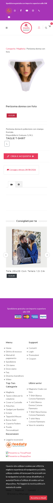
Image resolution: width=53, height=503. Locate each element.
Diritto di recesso (14, 351)
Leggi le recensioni (14, 439)
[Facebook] (21, 10)
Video (8, 379)
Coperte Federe (13, 423)
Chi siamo (10, 365)
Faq (7, 372)
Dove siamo (11, 369)
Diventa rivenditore (15, 376)
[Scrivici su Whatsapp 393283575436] (15, 10)
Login (31, 351)
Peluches (10, 406)
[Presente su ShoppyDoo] (18, 456)
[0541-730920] (39, 10)
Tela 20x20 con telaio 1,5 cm (25, 271)
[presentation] (11, 184)
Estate (9, 413)
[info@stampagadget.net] (9, 17)
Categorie (10, 48)
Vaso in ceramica (36, 425)
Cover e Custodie (14, 402)
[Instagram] (33, 10)
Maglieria (21, 48)
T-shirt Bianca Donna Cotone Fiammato (35, 405)
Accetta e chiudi (38, 498)
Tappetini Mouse (13, 416)
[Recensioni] (9, 10)
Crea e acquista (21, 156)
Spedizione (11, 361)
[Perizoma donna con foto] (26, 73)
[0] (49, 26)
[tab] (12, 184)
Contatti (33, 348)
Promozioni (34, 355)
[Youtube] (27, 10)
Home (8, 348)
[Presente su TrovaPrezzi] (18, 452)
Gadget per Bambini (15, 409)
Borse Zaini (11, 420)
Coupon (32, 358)
